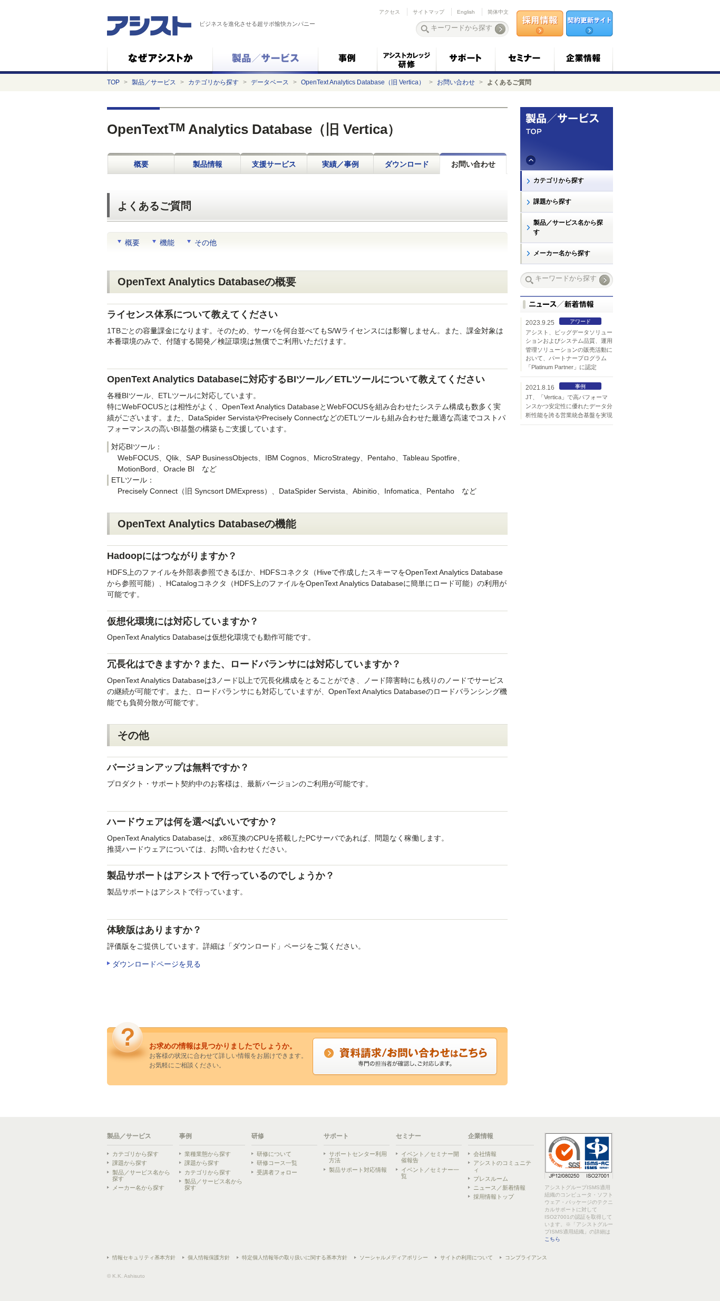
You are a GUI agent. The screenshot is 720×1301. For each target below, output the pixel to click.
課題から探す (552, 201)
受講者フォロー (277, 1172)
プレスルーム (490, 1178)
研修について (274, 1154)
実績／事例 (340, 164)
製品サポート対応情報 (358, 1170)
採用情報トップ (493, 1196)
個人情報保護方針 (209, 1257)
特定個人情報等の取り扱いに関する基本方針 (294, 1257)
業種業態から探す (207, 1154)
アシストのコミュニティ (502, 1166)
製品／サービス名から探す (568, 227)
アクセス (389, 12)
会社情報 (485, 1154)
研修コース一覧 (277, 1163)
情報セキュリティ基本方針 (144, 1257)
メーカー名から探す (561, 253)
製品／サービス (154, 82)
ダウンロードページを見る (156, 964)
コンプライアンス (526, 1257)
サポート (336, 1136)
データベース (270, 82)
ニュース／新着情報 (499, 1187)
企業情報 (480, 1136)
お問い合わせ (456, 82)
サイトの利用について (466, 1257)
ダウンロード (407, 164)
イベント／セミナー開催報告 (430, 1157)
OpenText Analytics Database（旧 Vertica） (363, 82)
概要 (141, 164)
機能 (167, 242)
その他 (205, 242)
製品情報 (207, 164)
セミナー (408, 1136)
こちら (552, 1239)
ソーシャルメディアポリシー (393, 1257)
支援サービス (274, 164)
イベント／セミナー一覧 (430, 1173)
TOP (113, 82)
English (466, 12)
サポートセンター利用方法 (358, 1157)
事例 (185, 1136)
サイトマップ (428, 12)
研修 (257, 1136)
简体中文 (498, 12)
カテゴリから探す (213, 82)
